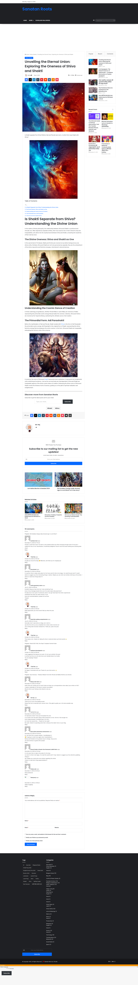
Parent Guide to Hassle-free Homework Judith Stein (44, 749)
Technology (49, 934)
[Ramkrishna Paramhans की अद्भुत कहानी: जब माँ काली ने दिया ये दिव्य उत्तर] (94, 139)
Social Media (49, 941)
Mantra (48, 914)
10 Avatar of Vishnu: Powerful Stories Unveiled (53, 515)
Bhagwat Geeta (50, 873)
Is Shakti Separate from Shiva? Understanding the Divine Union (42, 207)
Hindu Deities (33, 54)
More (30, 20)
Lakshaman (25, 876)
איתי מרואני (33, 712)
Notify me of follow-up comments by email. (37, 837)
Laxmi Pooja (26, 878)
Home (25, 20)
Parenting (48, 892)
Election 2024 (26, 873)
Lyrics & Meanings (50, 911)
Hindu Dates (49, 904)
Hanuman (34, 873)
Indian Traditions (50, 884)
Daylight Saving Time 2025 (29, 870)
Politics (37, 878)
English (48, 868)
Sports (48, 944)
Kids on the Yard (35, 681)
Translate (11, 968)
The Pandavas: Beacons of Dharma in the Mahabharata (106, 89)
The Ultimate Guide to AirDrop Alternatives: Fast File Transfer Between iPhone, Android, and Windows (94, 126)
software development (36, 650)
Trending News (50, 937)
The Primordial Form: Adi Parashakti (34, 213)
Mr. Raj (29, 75)
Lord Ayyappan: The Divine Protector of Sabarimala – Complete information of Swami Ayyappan (106, 72)
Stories (48, 930)
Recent (100, 54)
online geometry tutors (36, 585)
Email (26, 827)
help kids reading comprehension (39, 619)
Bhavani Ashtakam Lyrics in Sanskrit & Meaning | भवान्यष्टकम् (107, 124)
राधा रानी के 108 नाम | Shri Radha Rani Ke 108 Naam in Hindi (32, 516)
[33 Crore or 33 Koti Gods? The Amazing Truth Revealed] (73, 508)
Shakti (46, 379)
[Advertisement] (69, 37)
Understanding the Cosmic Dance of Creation (36, 211)
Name (27, 820)
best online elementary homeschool (40, 731)
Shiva (62, 324)
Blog (47, 875)
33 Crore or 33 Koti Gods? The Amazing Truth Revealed (73, 515)
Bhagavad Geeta (36, 865)
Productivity (49, 921)
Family (47, 890)
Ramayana (48, 923)
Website (57, 827)
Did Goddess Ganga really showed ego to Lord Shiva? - (43, 534)
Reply (26, 550)
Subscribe (68, 401)
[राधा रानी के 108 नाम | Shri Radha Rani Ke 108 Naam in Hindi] (33, 508)
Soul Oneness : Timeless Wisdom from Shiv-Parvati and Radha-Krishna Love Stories (50, 674)
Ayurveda (28, 865)
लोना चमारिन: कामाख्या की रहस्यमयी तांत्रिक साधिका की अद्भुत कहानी (106, 81)
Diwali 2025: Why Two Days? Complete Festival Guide (43, 643)
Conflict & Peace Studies (52, 878)
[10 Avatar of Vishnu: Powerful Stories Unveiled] (53, 508)
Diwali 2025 (40, 870)
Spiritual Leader (37, 881)
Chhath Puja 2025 (27, 867)
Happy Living (49, 888)
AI (23, 865)
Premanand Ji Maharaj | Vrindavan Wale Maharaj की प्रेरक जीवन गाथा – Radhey (106, 148)
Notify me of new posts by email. (34, 840)
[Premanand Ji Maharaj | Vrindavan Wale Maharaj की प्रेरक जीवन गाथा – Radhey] (107, 139)
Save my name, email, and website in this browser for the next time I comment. (46, 834)
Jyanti (47, 906)
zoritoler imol (34, 540)
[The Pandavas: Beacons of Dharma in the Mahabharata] (93, 90)
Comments (110, 54)
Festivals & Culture (51, 881)
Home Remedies (50, 866)
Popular (91, 54)
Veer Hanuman (26, 884)
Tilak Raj (33, 557)
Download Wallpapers (43, 20)
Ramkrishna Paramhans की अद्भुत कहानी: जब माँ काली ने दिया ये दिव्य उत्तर (94, 147)
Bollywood (48, 939)
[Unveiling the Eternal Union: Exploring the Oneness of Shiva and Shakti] (93, 62)
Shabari (25, 881)
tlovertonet (33, 569)
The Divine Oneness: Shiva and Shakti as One (36, 209)
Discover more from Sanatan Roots (34, 215)
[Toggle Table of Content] (26, 205)
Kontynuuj (33, 777)
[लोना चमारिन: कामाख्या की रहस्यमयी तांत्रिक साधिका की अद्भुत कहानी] (93, 82)
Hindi (47, 870)
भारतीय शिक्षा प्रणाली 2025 (37, 884)
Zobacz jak (33, 769)
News (32, 878)
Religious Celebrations (51, 882)
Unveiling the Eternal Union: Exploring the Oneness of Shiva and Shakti (105, 62)
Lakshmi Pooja (34, 876)
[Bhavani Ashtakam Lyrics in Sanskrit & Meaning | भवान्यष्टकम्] (107, 116)
